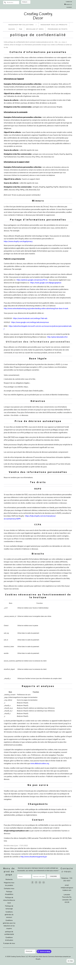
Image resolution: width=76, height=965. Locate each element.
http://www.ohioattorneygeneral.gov (34, 857)
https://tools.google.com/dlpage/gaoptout (45, 283)
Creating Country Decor (17, 956)
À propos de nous (9, 943)
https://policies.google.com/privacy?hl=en (32, 280)
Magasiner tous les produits (54, 25)
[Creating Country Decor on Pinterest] (36, 882)
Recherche (9, 879)
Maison (12, 29)
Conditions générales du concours (9, 914)
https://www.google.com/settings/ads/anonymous (30, 322)
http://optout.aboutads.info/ (57, 337)
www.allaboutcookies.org (39, 763)
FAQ (20, 29)
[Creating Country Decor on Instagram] (40, 882)
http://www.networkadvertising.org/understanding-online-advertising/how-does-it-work (36, 308)
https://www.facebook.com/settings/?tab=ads (30, 318)
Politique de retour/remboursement (9, 900)
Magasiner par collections (22, 25)
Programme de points (57, 29)
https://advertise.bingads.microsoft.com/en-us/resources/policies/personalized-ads (40, 326)
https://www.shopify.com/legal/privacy (18, 241)
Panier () (69, 4)
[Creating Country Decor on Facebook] (32, 882)
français (25, 2)
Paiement (69, 7)
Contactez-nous (9, 889)
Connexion (69, 2)
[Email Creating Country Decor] (43, 882)
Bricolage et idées (35, 29)
